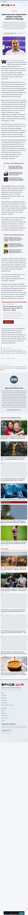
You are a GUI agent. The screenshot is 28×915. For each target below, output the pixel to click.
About (2, 710)
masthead (2, 369)
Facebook (9, 358)
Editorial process (21, 33)
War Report (4, 700)
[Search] (22, 5)
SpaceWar (4, 695)
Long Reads (4, 702)
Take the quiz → (8, 321)
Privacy (16, 739)
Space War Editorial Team (10, 33)
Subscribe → (6, 730)
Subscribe (4, 1)
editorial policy (22, 407)
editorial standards (21, 368)
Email (14, 358)
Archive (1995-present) (7, 705)
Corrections (4, 718)
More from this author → (14, 409)
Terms (21, 739)
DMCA (25, 739)
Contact (3, 720)
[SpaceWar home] (8, 5)
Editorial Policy (5, 715)
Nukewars (3, 697)
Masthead (3, 713)
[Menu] (25, 5)
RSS (8, 733)
